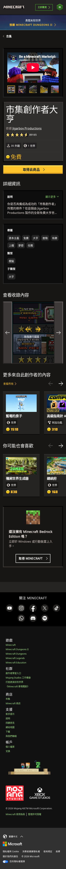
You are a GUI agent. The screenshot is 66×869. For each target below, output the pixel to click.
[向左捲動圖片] (7, 333)
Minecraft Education (16, 662)
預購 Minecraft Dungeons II (31, 24)
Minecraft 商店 (13, 703)
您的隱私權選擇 (17, 861)
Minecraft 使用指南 (15, 814)
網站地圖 (10, 727)
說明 (8, 718)
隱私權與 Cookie (11, 851)
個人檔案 (10, 746)
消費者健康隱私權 (31, 851)
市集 (9, 36)
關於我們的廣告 (10, 856)
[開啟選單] (59, 7)
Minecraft (11, 645)
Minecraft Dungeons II (17, 649)
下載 (8, 731)
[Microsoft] (12, 843)
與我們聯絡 (11, 736)
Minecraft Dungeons (16, 653)
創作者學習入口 (13, 673)
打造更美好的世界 (14, 682)
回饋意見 (10, 722)
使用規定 (47, 851)
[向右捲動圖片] (58, 333)
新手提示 (10, 714)
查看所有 (8, 383)
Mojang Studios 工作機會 (18, 677)
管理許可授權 (34, 814)
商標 (58, 851)
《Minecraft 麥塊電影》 (17, 686)
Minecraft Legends (15, 658)
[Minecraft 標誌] (15, 7)
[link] (9, 608)
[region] (33, 332)
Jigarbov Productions (27, 128)
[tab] (11, 89)
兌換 (8, 751)
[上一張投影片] (50, 383)
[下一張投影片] (61, 383)
